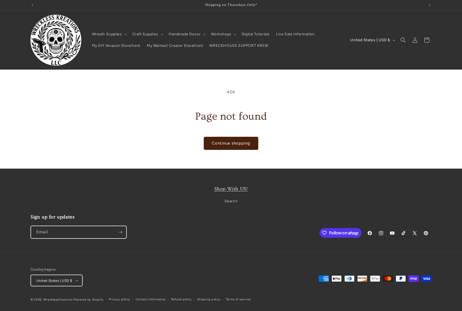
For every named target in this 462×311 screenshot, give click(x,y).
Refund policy (181, 299)
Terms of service (238, 299)
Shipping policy (209, 299)
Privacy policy (119, 299)
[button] (109, 34)
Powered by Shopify (89, 299)
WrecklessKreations (58, 299)
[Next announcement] (430, 5)
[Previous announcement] (32, 5)
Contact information (151, 299)
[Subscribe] (120, 232)
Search (231, 201)
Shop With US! (231, 189)
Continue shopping (231, 143)
